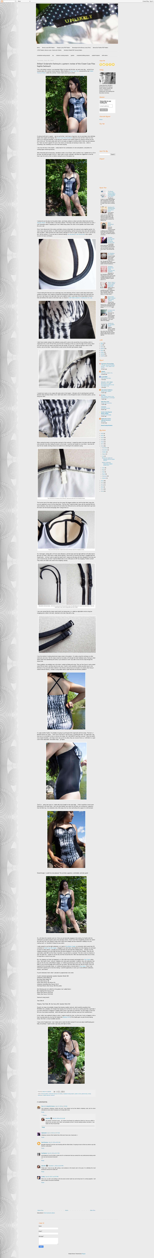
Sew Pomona (44, 1142)
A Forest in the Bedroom (111, 311)
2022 (102, 433)
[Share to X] (60, 1092)
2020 (102, 437)
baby (102, 343)
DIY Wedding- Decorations (111, 254)
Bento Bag (103, 421)
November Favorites (105, 408)
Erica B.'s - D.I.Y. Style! (107, 382)
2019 (102, 439)
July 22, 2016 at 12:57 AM (53, 1133)
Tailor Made (87, 959)
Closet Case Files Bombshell (64, 138)
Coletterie (103, 407)
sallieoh (103, 371)
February (104, 476)
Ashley (43, 1176)
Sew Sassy (83, 966)
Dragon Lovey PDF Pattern (63, 47)
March (103, 474)
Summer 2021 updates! (106, 391)
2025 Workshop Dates (106, 378)
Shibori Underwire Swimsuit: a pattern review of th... (107, 464)
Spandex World (41, 222)
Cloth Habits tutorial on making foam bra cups (80, 297)
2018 (102, 441)
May (103, 469)
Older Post (92, 1210)
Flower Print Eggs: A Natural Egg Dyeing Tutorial (111, 298)
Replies (45, 1115)
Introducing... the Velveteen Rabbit (111, 325)
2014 (102, 482)
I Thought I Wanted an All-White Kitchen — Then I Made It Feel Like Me (108, 366)
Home (66, 1210)
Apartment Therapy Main (107, 363)
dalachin (48, 1118)
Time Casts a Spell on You (106, 372)
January (104, 478)
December (104, 447)
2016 (102, 446)
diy (53, 55)
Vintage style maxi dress (106, 403)
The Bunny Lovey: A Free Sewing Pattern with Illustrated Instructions (111, 194)
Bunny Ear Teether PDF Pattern (100, 47)
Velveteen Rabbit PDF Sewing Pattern (73, 50)
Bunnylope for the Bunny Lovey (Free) (81, 47)
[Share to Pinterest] (64, 1092)
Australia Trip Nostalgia (106, 414)
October (104, 452)
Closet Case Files (74, 71)
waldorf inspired (96, 55)
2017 (102, 443)
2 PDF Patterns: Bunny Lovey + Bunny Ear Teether (49, 50)
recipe (102, 352)
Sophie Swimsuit (46, 1095)
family (102, 346)
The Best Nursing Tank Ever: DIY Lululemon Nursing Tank (111, 240)
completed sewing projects (43, 55)
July (103, 456)
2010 (102, 491)
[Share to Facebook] (62, 1092)
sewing (102, 354)
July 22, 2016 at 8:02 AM (54, 1142)
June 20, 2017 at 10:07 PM (51, 1176)
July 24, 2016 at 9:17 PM (53, 1153)
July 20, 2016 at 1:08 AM (61, 1106)
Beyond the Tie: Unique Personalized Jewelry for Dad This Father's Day (107, 385)
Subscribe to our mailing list (105, 102)
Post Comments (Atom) (49, 1213)
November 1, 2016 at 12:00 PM (55, 1165)
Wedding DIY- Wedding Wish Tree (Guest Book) (111, 209)
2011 (102, 489)
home (102, 350)
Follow (100, 119)
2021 (102, 435)
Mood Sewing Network (106, 425)
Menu (38, 47)
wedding (103, 356)
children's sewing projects (62, 55)
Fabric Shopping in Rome (111, 224)
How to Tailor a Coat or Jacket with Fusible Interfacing (111, 284)
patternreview (84, 1093)
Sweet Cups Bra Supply (50, 948)
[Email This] (57, 1092)
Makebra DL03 (66, 1017)
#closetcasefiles (44, 1093)
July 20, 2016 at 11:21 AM (59, 1118)
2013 (102, 485)
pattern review (78, 1093)
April (103, 472)
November (104, 450)
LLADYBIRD (104, 376)
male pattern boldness (106, 390)
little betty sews (105, 401)
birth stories (105, 55)
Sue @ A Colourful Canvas (48, 1106)
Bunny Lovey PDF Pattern (48, 47)
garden (72, 55)
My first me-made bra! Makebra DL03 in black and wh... (108, 459)
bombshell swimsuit (53, 1093)
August (104, 454)
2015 (102, 480)
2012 (102, 487)
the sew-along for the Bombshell (76, 234)
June (103, 467)
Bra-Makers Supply (70, 946)
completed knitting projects (83, 55)
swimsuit (52, 1095)
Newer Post (40, 1210)
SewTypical (44, 1153)
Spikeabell (44, 1133)
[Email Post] (54, 1091)
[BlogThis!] (59, 1092)
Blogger (83, 1253)
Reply (42, 1112)
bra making (60, 1093)
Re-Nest (103, 395)
